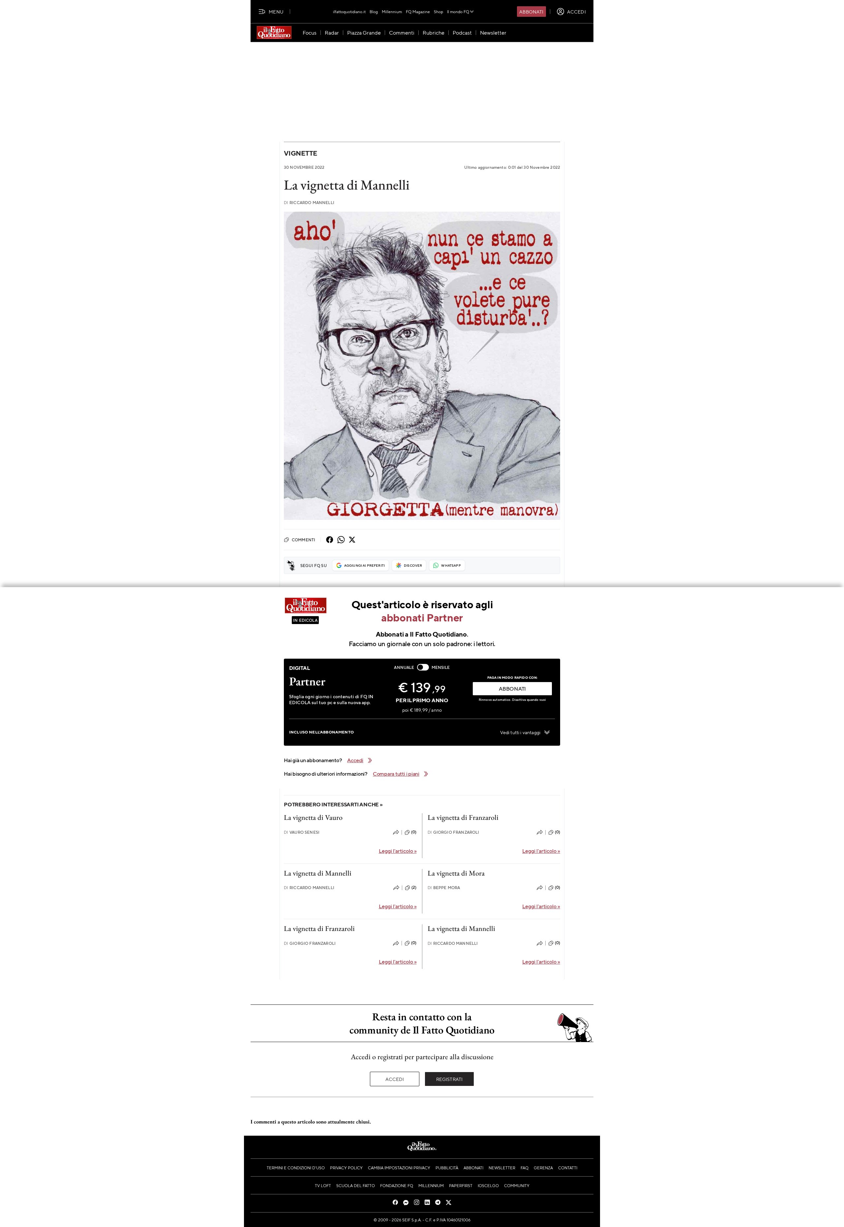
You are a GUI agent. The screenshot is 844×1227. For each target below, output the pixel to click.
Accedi (394, 1079)
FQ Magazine (418, 12)
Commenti (303, 539)
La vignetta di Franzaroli (463, 817)
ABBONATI (512, 688)
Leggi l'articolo (398, 850)
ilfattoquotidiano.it (349, 12)
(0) (413, 832)
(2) (413, 887)
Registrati (449, 1079)
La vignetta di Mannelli (317, 873)
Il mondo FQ (458, 11)
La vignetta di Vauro (313, 817)
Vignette (300, 153)
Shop (438, 12)
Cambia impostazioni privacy (399, 1167)
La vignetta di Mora (456, 873)
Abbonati (531, 12)
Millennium (392, 12)
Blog (374, 12)
